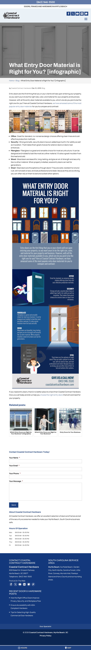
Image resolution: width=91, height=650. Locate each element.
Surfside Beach (66, 567)
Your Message (16, 481)
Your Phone (15, 473)
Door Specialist (45, 626)
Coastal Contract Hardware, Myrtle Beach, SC (48, 632)
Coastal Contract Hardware (21, 88)
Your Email (14, 465)
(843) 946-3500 (45, 2)
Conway (56, 573)
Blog (43, 88)
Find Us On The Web (17, 581)
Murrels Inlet (65, 573)
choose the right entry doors (51, 395)
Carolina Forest (69, 570)
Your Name (14, 458)
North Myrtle (57, 570)
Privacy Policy (45, 635)
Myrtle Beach (53, 567)
